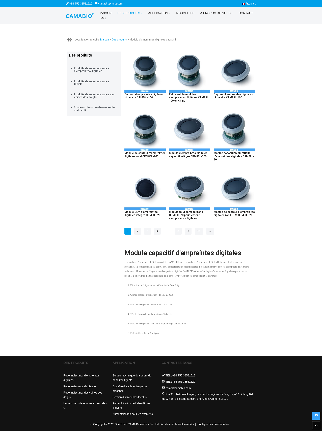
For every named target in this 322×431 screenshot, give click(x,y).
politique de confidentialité (213, 424)
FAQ (103, 18)
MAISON (106, 13)
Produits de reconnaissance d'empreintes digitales (91, 70)
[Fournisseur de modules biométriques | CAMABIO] (79, 15)
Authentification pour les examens (133, 414)
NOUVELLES (185, 13)
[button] (141, 13)
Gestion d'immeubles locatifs (130, 397)
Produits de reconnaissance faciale (91, 83)
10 (198, 231)
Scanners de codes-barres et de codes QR (94, 109)
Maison (104, 39)
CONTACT (246, 13)
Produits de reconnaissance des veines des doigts (94, 96)
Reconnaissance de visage (79, 386)
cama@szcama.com (110, 3)
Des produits (119, 39)
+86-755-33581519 (81, 3)
